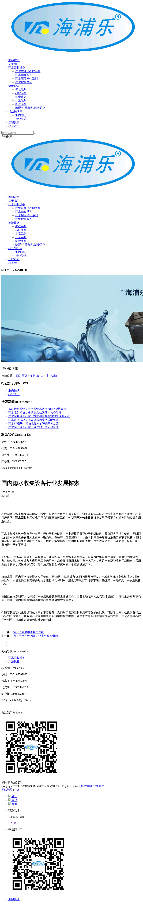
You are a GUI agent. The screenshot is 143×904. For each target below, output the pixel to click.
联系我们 (14, 126)
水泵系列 (21, 100)
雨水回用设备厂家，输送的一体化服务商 (33, 427)
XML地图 (98, 786)
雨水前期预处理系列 (27, 71)
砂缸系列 (21, 93)
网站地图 (86, 786)
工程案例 (14, 122)
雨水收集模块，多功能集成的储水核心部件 (34, 412)
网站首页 (14, 60)
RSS (17, 789)
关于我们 (14, 63)
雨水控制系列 (23, 82)
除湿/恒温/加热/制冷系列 (30, 107)
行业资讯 (21, 118)
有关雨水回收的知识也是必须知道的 (35, 635)
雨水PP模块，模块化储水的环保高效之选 (33, 423)
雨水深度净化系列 (26, 78)
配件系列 (21, 104)
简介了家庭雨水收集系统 (28, 632)
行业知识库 (15, 111)
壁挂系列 (21, 89)
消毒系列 (21, 96)
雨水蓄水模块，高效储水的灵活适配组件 (33, 419)
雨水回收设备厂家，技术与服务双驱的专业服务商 (39, 416)
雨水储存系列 (23, 74)
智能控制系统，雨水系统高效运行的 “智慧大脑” (37, 408)
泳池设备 (14, 85)
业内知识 (21, 115)
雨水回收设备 (16, 67)
